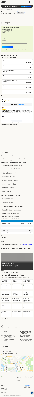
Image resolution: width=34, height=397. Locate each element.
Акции (18, 376)
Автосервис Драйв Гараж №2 (6, 124)
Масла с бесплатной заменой (29, 376)
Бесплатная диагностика (28, 377)
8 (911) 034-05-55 (28, 384)
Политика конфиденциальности (14, 395)
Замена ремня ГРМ (4, 389)
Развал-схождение (4, 388)
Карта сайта (19, 395)
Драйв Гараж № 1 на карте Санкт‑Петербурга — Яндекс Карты (17, 122)
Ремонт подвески (3, 392)
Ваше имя (3, 33)
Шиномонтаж (3, 385)
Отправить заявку (7, 46)
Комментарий (4, 40)
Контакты (18, 380)
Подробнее (26, 6)
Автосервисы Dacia (14, 124)
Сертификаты (19, 377)
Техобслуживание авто (4, 382)
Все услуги (2, 270)
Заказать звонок (27, 385)
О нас (2, 325)
